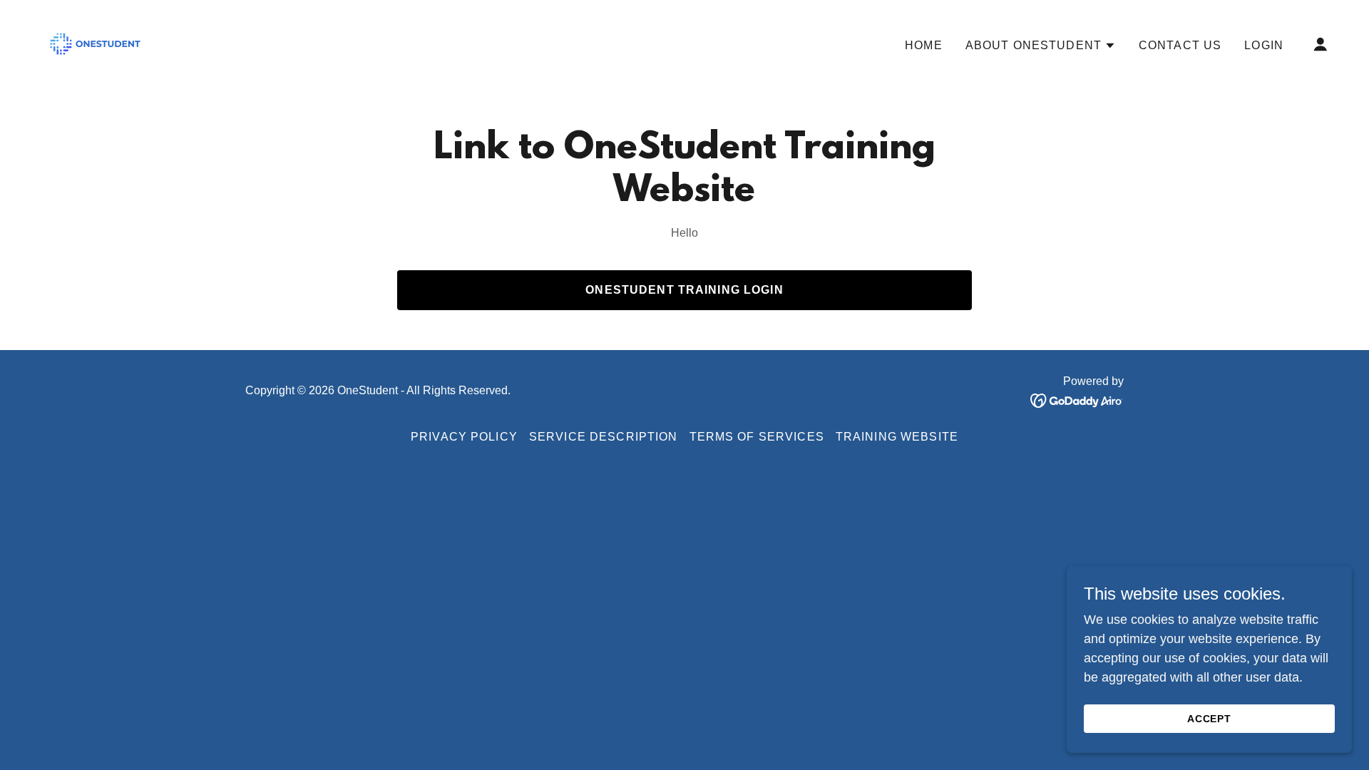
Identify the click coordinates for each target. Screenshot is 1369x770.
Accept (1209, 718)
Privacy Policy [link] (464, 437)
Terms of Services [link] (756, 437)
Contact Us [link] (1180, 45)
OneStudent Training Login (684, 290)
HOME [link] (924, 45)
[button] (1040, 45)
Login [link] (1263, 45)
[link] (95, 43)
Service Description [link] (603, 437)
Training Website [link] (897, 437)
